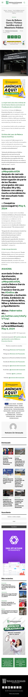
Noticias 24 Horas (19, 407)
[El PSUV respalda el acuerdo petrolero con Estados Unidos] (23, 603)
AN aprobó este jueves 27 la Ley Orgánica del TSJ (8, 481)
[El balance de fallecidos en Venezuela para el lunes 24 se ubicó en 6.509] (8, 493)
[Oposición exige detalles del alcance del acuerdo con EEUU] (23, 594)
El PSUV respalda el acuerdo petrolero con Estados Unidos (8, 603)
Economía (3, 583)
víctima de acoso (13, 418)
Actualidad (20, 403)
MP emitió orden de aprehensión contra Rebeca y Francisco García (13, 339)
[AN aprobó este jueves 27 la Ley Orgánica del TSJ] (8, 472)
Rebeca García (11, 412)
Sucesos (10, 10)
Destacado (6, 456)
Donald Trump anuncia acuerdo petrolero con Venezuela (7, 461)
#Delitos (10, 292)
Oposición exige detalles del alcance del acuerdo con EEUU (9, 595)
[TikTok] (12, 687)
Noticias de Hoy (8, 409)
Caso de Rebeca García (11, 405)
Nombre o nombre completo (14, 516)
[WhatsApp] (15, 36)
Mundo (3, 609)
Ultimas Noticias (10, 416)
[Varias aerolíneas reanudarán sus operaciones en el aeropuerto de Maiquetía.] (20, 451)
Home (5, 10)
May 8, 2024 (8, 328)
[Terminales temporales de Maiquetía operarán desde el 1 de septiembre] (20, 472)
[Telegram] (19, 36)
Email (14, 521)
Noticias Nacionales (18, 409)
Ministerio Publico (8, 407)
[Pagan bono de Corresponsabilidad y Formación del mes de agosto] (23, 586)
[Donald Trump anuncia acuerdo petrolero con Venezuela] (8, 451)
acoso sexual (12, 403)
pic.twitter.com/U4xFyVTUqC (13, 317)
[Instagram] (6, 687)
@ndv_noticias (17, 373)
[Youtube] (20, 687)
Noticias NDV (7, 411)
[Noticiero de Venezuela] (14, 426)
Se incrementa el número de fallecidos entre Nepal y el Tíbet (9, 612)
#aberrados (15, 310)
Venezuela (19, 416)
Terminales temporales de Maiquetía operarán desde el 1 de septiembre (19, 482)
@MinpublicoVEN (10, 171)
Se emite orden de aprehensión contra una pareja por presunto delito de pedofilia (7, 663)
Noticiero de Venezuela (11, 31)
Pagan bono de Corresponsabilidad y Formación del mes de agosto (8, 587)
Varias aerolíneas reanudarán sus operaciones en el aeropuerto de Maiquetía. (20, 462)
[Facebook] (8, 36)
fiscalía (20, 405)
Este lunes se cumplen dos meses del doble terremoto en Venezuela (19, 503)
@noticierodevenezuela (18, 366)
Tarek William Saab (10, 414)
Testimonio (19, 414)
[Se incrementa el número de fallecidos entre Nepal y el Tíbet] (23, 611)
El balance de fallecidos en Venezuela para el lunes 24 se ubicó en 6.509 (8, 503)
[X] (12, 36)
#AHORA (6, 268)
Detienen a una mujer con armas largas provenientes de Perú (20, 663)
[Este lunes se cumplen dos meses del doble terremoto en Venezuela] (20, 493)
